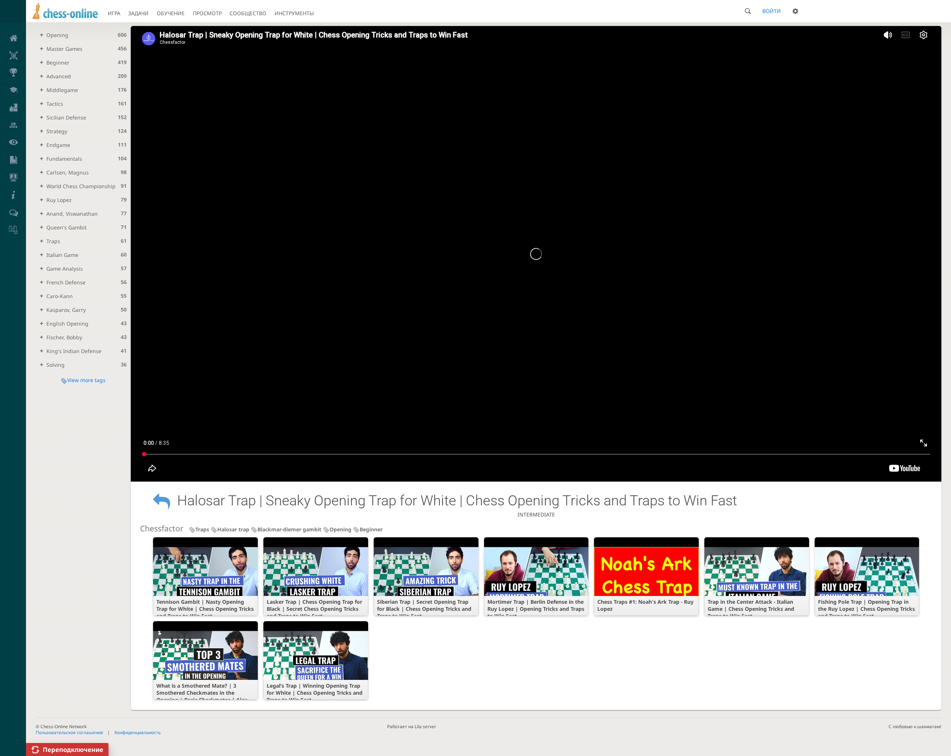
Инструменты (294, 13)
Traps (202, 529)
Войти (771, 10)
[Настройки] (795, 11)
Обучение (171, 13)
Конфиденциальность (137, 732)
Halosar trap (233, 529)
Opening (340, 529)
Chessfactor (162, 528)
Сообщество (248, 13)
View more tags (86, 380)
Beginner (371, 529)
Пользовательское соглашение (69, 732)
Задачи (138, 13)
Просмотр (207, 13)
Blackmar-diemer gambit (289, 529)
